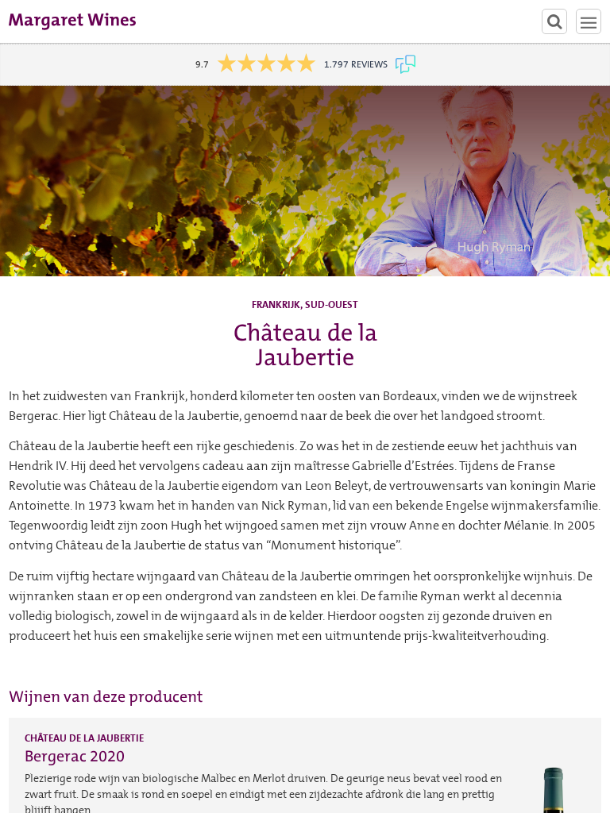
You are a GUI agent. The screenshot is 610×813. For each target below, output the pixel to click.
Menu (588, 21)
